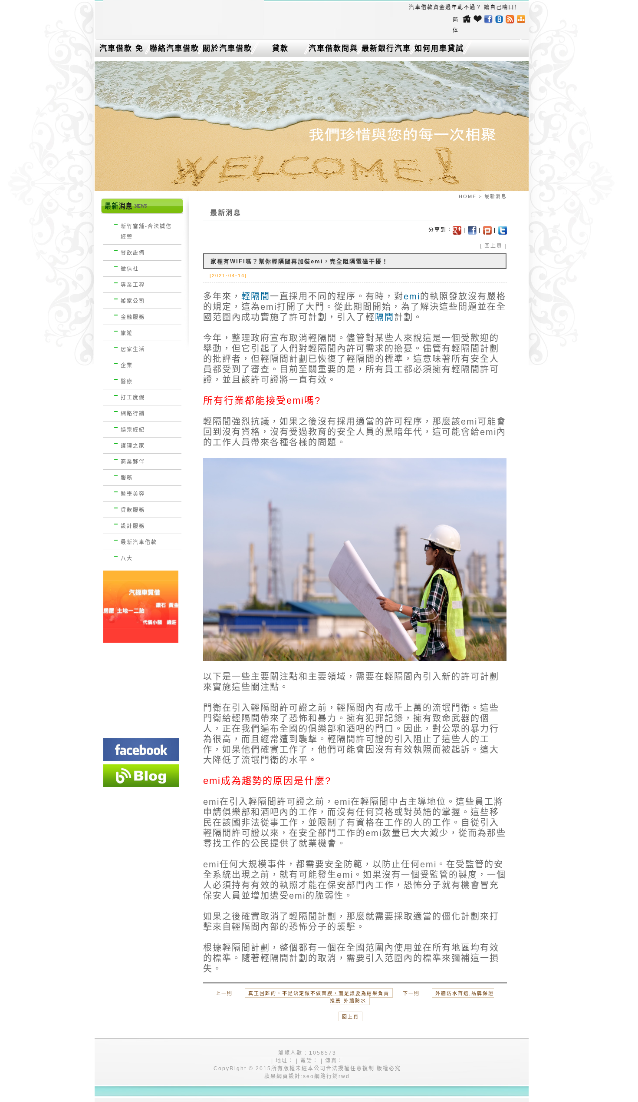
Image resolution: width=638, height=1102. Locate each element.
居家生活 (133, 349)
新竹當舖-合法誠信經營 (146, 231)
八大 (127, 558)
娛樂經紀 (133, 430)
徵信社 (130, 269)
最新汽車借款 (139, 542)
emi (412, 296)
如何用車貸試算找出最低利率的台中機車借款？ (439, 50)
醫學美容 (133, 494)
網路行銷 (133, 414)
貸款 (280, 48)
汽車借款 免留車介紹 (121, 50)
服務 (127, 478)
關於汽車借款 (227, 48)
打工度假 (133, 398)
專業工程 (133, 285)
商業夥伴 (133, 462)
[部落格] (141, 775)
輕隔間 (255, 296)
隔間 (384, 317)
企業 (127, 365)
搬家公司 (133, 301)
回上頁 (493, 246)
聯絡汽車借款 (174, 48)
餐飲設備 (133, 253)
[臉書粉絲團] (141, 749)
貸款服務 (133, 510)
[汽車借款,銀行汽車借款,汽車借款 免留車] (183, 33)
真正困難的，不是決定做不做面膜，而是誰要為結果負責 (318, 993)
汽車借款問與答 (333, 50)
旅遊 (127, 333)
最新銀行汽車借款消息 (386, 50)
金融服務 (133, 317)
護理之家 (133, 446)
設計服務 (133, 526)
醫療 (127, 381)
